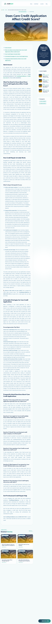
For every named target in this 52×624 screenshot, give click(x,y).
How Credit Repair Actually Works (12, 54)
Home (31, 3)
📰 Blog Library (43, 101)
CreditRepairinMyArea (21, 76)
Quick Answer (8, 47)
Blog (46, 3)
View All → (31, 530)
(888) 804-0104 (44, 63)
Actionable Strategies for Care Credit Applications (16, 56)
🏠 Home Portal (43, 103)
